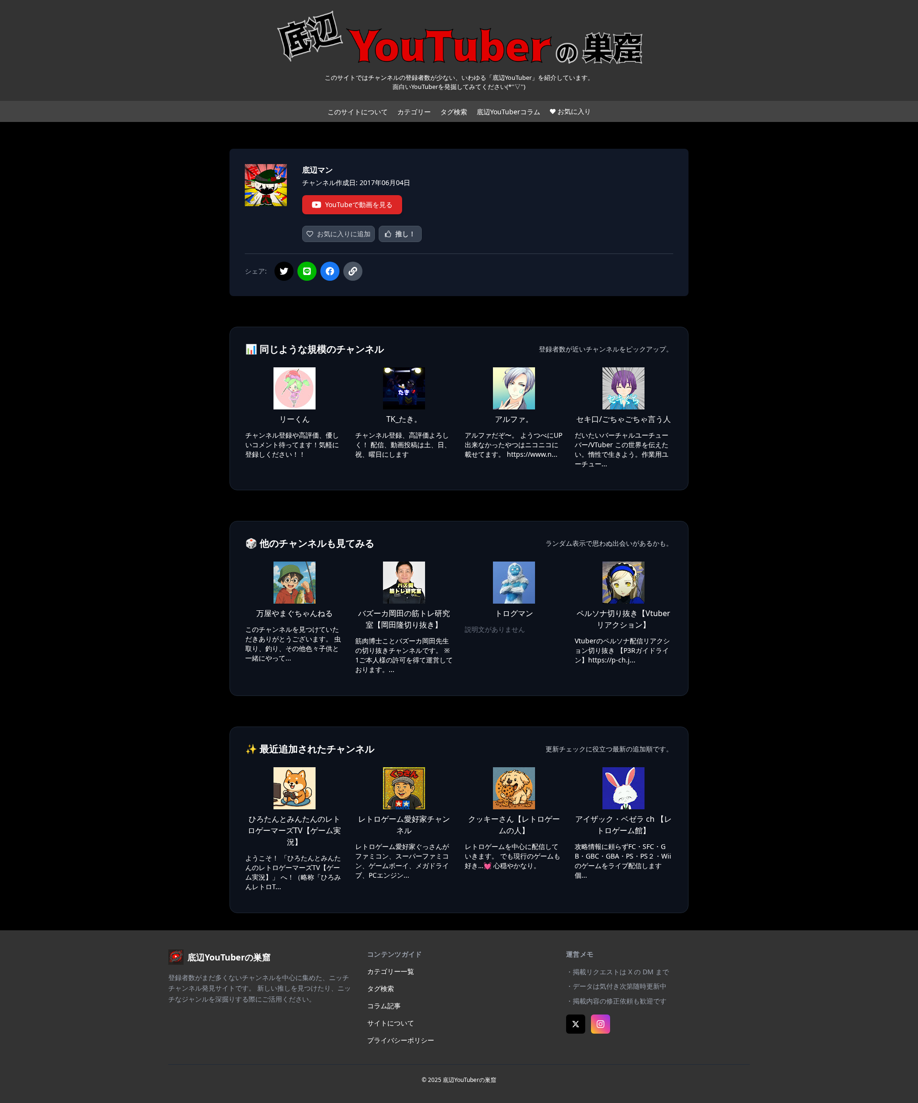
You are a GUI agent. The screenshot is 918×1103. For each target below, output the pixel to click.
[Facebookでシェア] (329, 271)
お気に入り (574, 111)
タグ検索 (453, 111)
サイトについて (390, 1022)
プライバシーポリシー (400, 1040)
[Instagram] (600, 1024)
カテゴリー (414, 111)
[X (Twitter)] (575, 1024)
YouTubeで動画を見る (359, 204)
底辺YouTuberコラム (508, 111)
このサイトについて (358, 111)
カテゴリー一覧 (390, 971)
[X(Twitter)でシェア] (284, 271)
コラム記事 (384, 1005)
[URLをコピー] (352, 271)
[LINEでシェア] (307, 271)
